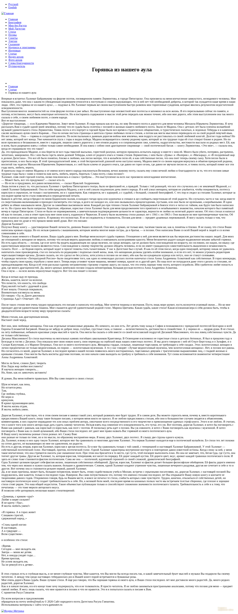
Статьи (12, 53)
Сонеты (13, 38)
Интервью (14, 50)
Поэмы (12, 34)
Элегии (12, 41)
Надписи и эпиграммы (22, 47)
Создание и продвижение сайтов (225, 609)
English (12, 7)
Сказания (14, 44)
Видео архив (16, 56)
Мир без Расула (17, 25)
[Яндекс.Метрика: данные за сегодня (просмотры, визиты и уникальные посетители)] (12, 611)
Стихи (12, 31)
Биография (14, 22)
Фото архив (15, 59)
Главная (13, 19)
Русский (13, 4)
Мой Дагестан (16, 28)
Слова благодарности (21, 63)
